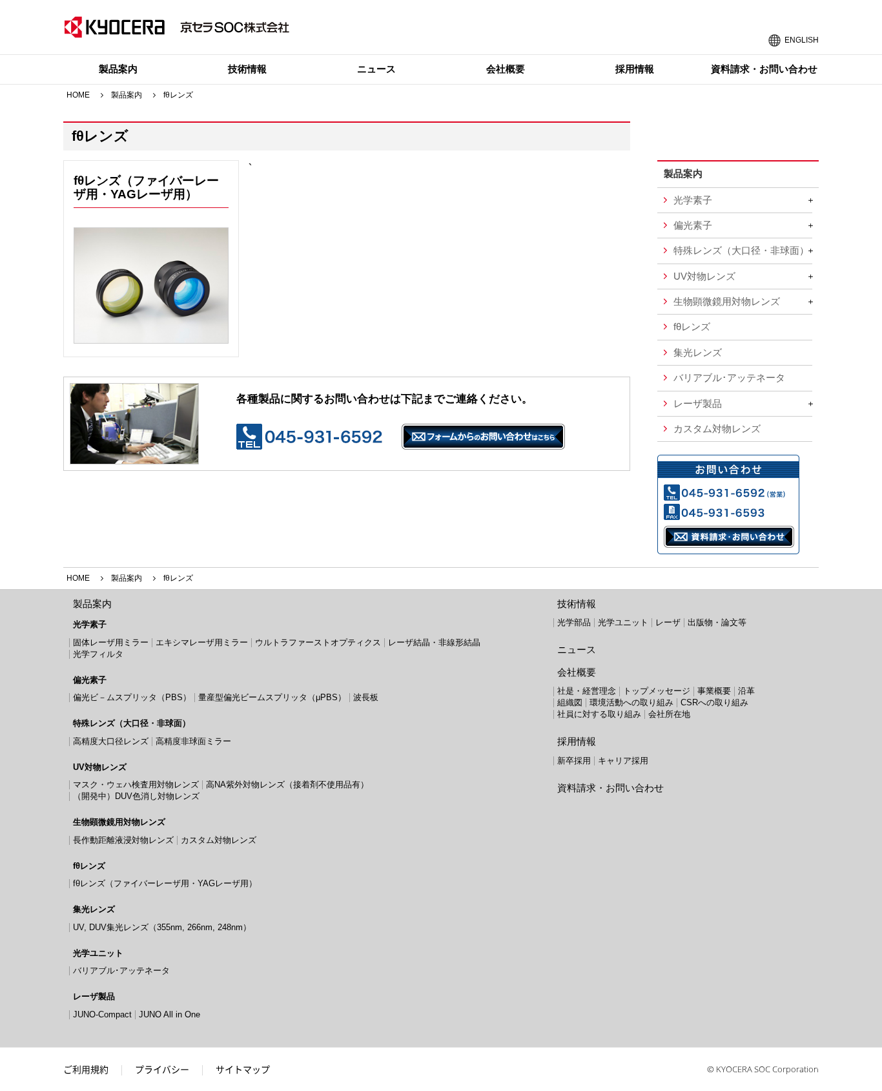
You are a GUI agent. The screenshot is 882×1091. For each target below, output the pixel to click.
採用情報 (634, 68)
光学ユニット (98, 953)
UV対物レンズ (704, 276)
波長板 (365, 697)
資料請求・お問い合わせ (764, 68)
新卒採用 (574, 760)
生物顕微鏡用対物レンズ (726, 301)
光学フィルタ (98, 654)
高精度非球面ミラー (193, 741)
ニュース (376, 68)
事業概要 (714, 691)
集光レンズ (697, 353)
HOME (78, 94)
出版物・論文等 (717, 622)
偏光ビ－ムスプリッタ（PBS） (132, 697)
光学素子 (692, 200)
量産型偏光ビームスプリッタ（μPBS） (272, 697)
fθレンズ (691, 327)
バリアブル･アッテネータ (729, 378)
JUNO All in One (169, 1014)
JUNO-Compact (102, 1014)
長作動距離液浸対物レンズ (123, 840)
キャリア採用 (623, 760)
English (802, 39)
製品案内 (118, 68)
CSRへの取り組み (714, 702)
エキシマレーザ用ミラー (202, 642)
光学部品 (574, 622)
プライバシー (162, 1069)
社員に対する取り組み (599, 714)
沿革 (746, 691)
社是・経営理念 (586, 691)
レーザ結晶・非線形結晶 (434, 642)
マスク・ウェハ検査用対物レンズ (136, 784)
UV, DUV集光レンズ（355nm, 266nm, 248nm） (162, 927)
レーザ (668, 622)
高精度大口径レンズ (111, 741)
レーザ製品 (697, 404)
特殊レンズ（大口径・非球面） (741, 250)
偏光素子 (692, 225)
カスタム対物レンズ (717, 429)
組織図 (569, 702)
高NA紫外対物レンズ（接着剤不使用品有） (287, 784)
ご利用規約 (85, 1069)
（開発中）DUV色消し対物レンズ (136, 796)
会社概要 (505, 68)
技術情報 (247, 68)
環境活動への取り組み (631, 702)
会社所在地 (669, 714)
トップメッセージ (656, 691)
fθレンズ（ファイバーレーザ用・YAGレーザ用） (146, 187)
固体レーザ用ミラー (111, 642)
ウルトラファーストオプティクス (318, 642)
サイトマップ (243, 1069)
